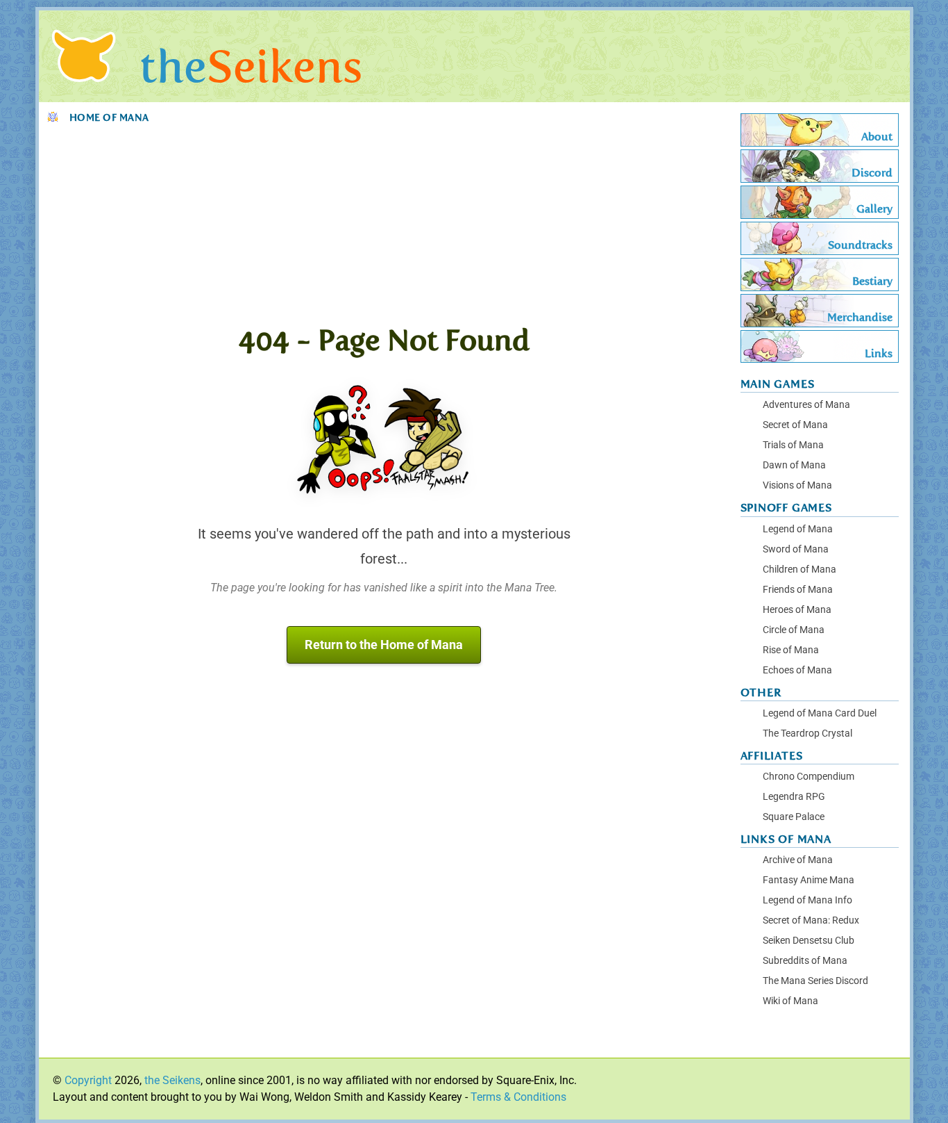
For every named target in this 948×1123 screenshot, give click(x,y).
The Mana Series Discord (815, 981)
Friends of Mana (798, 590)
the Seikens (172, 1080)
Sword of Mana (796, 549)
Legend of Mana (798, 529)
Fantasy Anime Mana (808, 880)
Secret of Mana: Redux (811, 920)
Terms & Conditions (518, 1097)
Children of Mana (799, 569)
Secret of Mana (795, 425)
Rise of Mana (791, 650)
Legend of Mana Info (807, 900)
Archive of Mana (798, 860)
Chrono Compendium (808, 776)
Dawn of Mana (794, 465)
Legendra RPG (794, 797)
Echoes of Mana (797, 670)
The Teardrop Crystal (807, 733)
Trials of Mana (793, 445)
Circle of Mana (793, 630)
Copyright (88, 1080)
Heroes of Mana (797, 610)
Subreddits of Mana (805, 961)
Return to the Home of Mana (384, 645)
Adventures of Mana (806, 405)
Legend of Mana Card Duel (820, 713)
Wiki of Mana (790, 1001)
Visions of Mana (797, 485)
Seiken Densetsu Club (808, 940)
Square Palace (793, 817)
